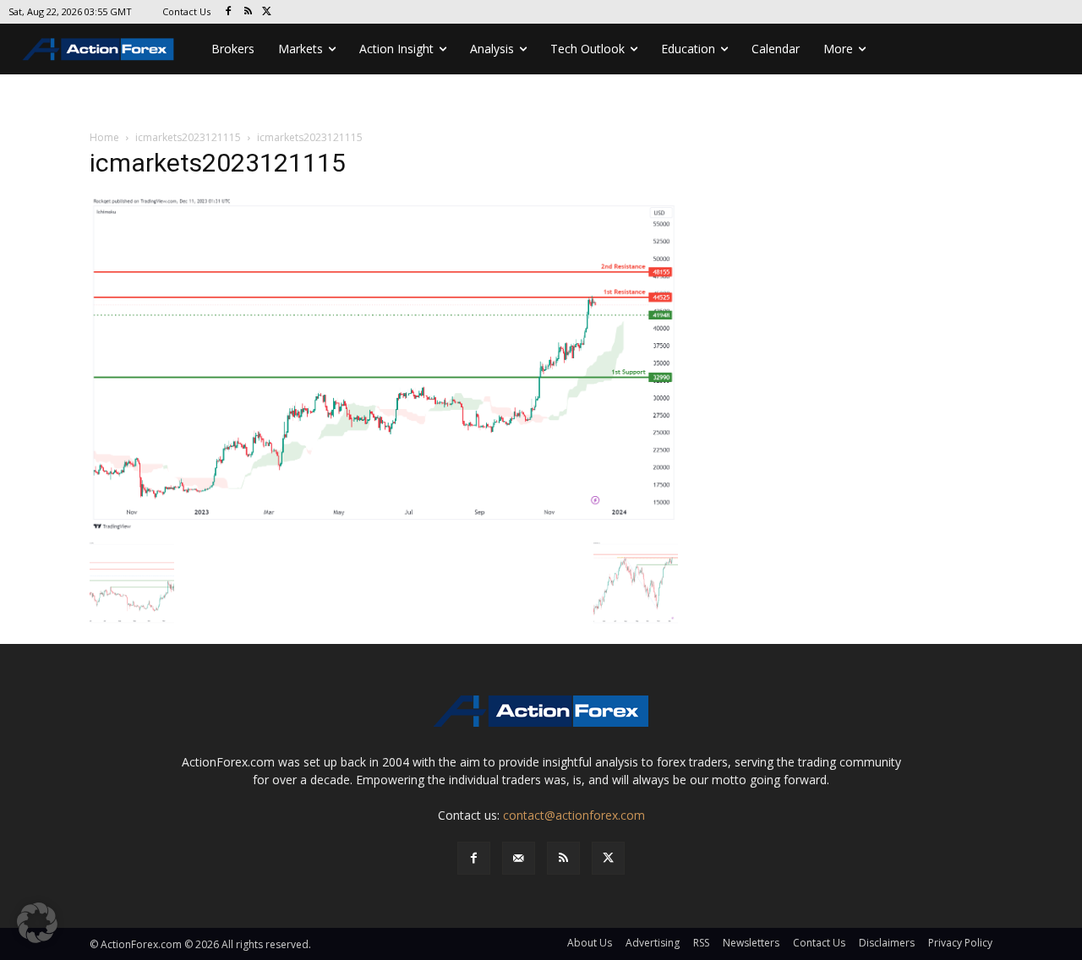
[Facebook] (228, 12)
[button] (37, 923)
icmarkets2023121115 (188, 137)
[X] (267, 12)
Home (104, 137)
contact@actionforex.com (574, 815)
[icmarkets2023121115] (384, 363)
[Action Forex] (98, 49)
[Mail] (518, 858)
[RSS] (248, 12)
